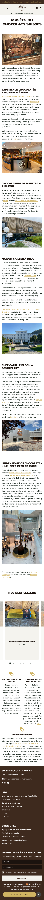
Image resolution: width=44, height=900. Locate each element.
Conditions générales (11, 803)
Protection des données (12, 806)
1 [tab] (10, 663)
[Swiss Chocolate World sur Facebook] (2, 783)
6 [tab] (27, 663)
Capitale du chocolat (11, 833)
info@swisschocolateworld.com (17, 779)
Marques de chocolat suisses (14, 840)
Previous (4, 630)
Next (40, 630)
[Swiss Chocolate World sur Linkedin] (8, 783)
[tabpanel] (22, 630)
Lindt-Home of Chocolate (20, 473)
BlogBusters (7, 843)
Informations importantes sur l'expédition (20, 796)
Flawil (5, 201)
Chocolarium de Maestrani (26, 201)
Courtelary (14, 417)
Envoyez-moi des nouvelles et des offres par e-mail (21, 872)
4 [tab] (20, 663)
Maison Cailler (30, 276)
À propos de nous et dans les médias (17, 830)
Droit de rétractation (11, 799)
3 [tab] (17, 663)
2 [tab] (13, 663)
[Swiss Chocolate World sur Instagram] (5, 783)
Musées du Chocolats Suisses (24, 13)
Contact (5, 813)
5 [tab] (24, 663)
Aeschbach (34, 102)
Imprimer (6, 810)
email (39, 724)
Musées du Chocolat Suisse (13, 837)
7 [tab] (30, 663)
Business (5, 817)
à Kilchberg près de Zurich (21, 475)
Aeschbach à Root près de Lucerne (17, 97)
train (16, 139)
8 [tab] (34, 663)
